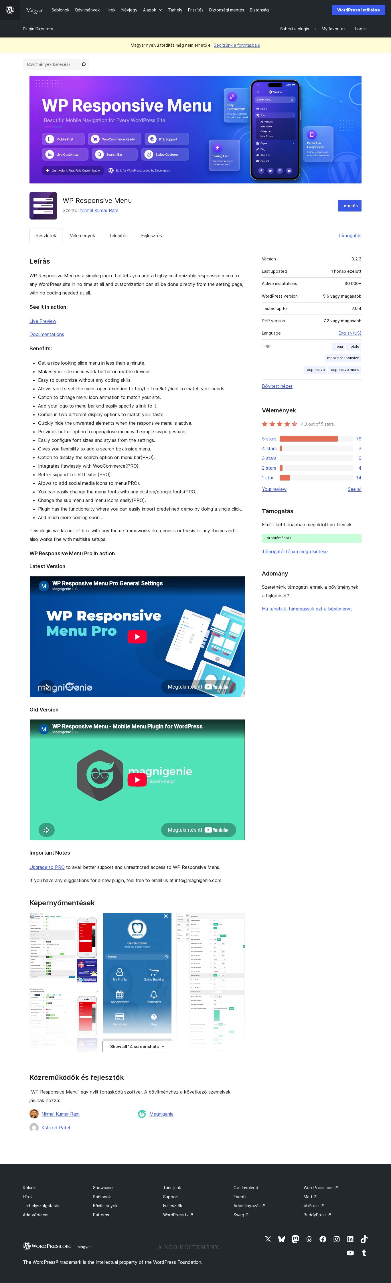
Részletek (45, 235)
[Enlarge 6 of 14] (164, 1046)
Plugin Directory (38, 28)
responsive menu (344, 369)
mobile (353, 346)
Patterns (101, 1214)
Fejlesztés (151, 235)
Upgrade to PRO (47, 867)
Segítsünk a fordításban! (237, 45)
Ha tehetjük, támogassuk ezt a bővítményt (307, 609)
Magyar (84, 1246)
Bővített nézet (277, 386)
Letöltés (349, 205)
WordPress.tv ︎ (178, 1214)
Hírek (28, 1196)
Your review (274, 489)
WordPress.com (321, 1187)
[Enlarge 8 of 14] (237, 920)
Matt (310, 1196)
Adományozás (249, 1205)
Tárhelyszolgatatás (41, 1205)
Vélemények (82, 235)
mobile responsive (343, 358)
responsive (315, 369)
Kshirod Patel (56, 1127)
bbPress (314, 1205)
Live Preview (42, 321)
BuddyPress (317, 1214)
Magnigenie (161, 1114)
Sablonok (102, 1196)
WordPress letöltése (358, 9)
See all (355, 489)
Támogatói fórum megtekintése (295, 551)
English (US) (350, 333)
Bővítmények (105, 1205)
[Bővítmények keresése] (83, 64)
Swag (241, 1214)
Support (171, 1196)
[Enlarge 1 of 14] (91, 920)
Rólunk (29, 1187)
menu (338, 346)
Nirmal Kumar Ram (99, 210)
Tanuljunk (172, 1187)
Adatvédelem (35, 1214)
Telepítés (118, 235)
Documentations (46, 334)
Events (240, 1196)
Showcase (103, 1187)
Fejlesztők (172, 1205)
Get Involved (246, 1187)
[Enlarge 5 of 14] (164, 920)
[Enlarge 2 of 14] (91, 996)
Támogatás (350, 235)
